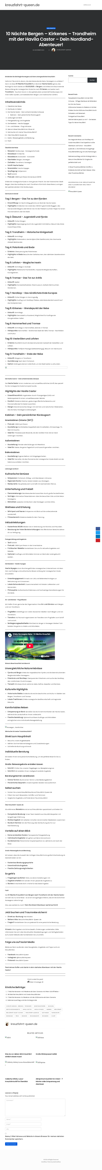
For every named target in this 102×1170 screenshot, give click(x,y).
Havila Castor (27, 1009)
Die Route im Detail (15, 109)
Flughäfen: (12, 612)
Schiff (53, 1016)
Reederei (24, 1016)
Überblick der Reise (15, 106)
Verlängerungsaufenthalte (18, 623)
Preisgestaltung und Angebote (19, 120)
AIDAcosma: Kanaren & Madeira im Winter (82, 107)
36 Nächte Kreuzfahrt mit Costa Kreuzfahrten (24, 994)
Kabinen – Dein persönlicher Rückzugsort (25, 115)
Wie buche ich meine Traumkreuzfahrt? (22, 132)
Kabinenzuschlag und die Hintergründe (22, 1000)
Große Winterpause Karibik (46, 1054)
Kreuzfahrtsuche (27, 792)
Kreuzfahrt (57, 1009)
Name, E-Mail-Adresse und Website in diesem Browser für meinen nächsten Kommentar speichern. (34, 1137)
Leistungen (45, 1012)
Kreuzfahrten (51, 28)
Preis (17, 1016)
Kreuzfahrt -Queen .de (33, 919)
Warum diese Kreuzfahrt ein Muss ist (21, 129)
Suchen (70, 76)
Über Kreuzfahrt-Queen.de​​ (17, 135)
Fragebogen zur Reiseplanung (40, 768)
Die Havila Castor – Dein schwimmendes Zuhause (26, 112)
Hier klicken (28, 917)
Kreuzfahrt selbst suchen (14, 1012)
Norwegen (9, 1016)
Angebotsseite (25, 741)
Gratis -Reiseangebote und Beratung (21, 138)
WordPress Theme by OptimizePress (51, 1162)
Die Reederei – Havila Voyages (18, 123)
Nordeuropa (55, 1012)
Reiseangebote (34, 1016)
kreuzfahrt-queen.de (24, 1024)
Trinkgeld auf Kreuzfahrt (76, 116)
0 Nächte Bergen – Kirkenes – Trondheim (18, 1006)
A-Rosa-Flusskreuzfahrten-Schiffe (79, 167)
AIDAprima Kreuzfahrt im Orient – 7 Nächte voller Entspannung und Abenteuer (49, 1081)
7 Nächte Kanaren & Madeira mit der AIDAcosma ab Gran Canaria (32, 997)
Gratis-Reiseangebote (13, 1009)
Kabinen (49, 1009)
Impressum (87, 5)
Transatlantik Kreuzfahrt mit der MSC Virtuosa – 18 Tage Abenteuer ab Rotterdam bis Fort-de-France (82, 101)
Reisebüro (45, 1016)
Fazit (9, 141)
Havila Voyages (39, 1009)
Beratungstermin (45, 780)
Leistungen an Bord (15, 118)
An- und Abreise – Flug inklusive (19, 126)
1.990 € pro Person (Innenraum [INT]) (24, 177)
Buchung (51, 1006)
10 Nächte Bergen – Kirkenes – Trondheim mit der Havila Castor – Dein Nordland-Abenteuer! (51, 39)
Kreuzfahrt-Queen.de (32, 1012)
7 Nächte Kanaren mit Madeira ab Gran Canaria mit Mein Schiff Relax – (33, 991)
